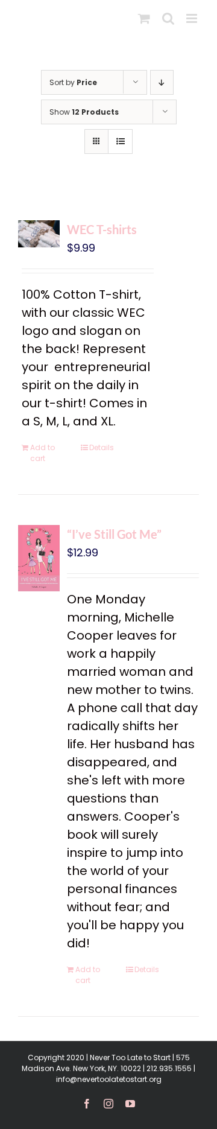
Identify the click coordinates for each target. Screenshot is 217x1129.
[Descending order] (162, 82)
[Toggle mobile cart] (144, 18)
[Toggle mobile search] (168, 18)
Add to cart (42, 452)
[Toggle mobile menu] (192, 18)
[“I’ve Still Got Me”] (39, 558)
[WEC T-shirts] (39, 233)
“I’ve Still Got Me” (114, 534)
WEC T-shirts (102, 229)
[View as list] (120, 141)
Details (101, 447)
